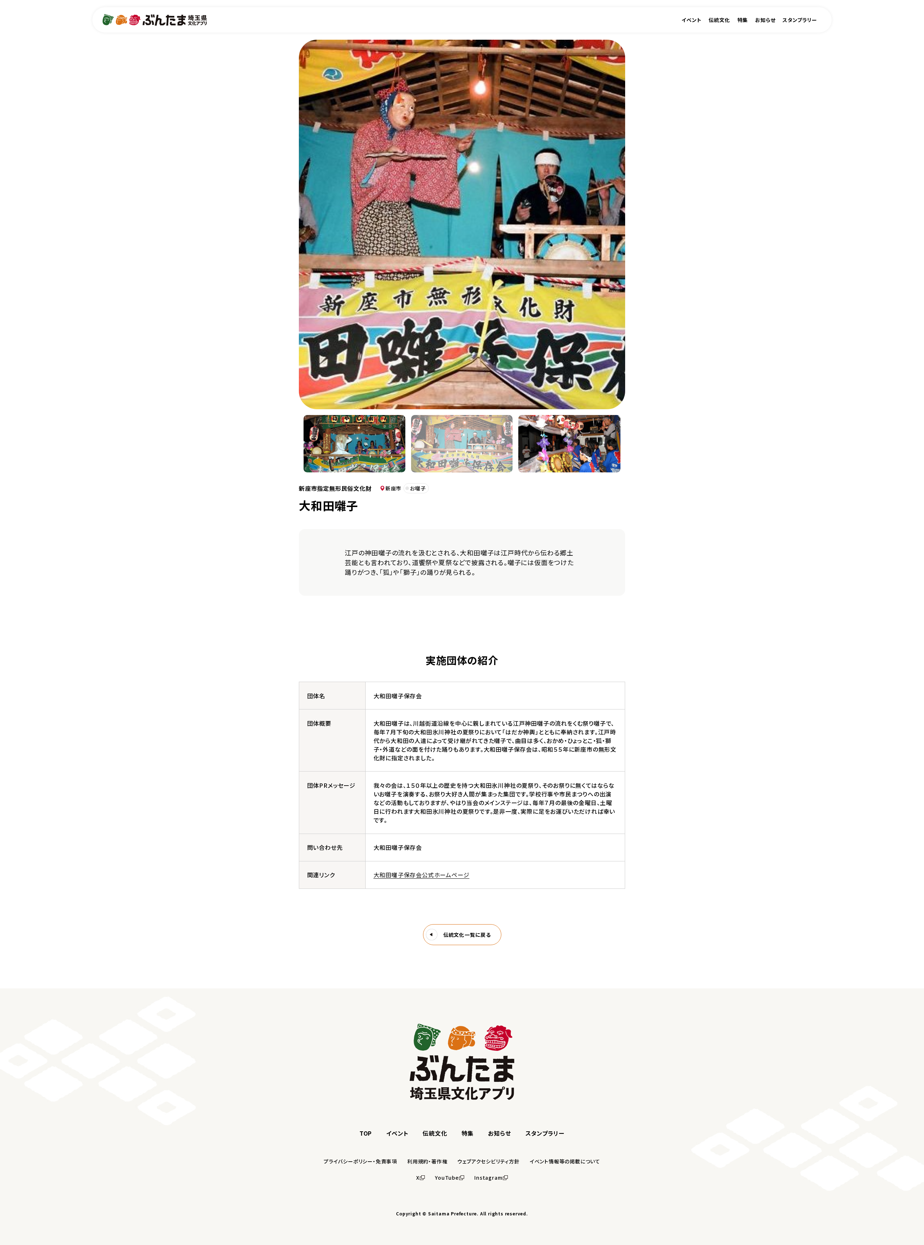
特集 (742, 19)
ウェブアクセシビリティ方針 (488, 1161)
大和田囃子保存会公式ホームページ (422, 874)
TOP (365, 1133)
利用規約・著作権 (427, 1161)
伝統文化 (719, 19)
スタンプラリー (800, 19)
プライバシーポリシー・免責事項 (360, 1161)
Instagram (488, 1177)
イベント (691, 19)
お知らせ (765, 19)
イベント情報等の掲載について (565, 1161)
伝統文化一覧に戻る (467, 934)
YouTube (447, 1177)
